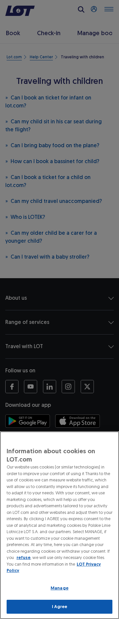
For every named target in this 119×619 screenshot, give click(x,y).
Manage (59, 588)
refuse (23, 557)
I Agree (59, 606)
